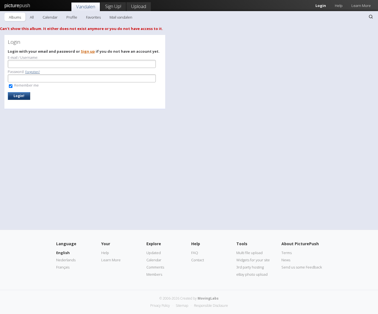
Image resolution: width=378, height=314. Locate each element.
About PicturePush (300, 243)
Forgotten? (32, 72)
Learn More (361, 5)
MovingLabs (208, 298)
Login (320, 5)
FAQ (194, 252)
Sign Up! (113, 6)
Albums (15, 17)
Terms (286, 252)
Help (339, 5)
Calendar (50, 17)
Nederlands (66, 259)
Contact (197, 259)
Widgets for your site (253, 259)
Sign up (88, 51)
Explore (153, 243)
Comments (155, 267)
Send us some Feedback (301, 267)
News (285, 259)
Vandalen (85, 6)
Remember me (26, 85)
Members (154, 274)
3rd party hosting (250, 267)
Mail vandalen (121, 17)
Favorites (93, 17)
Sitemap (182, 305)
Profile (71, 17)
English (63, 252)
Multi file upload (249, 252)
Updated (153, 252)
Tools (241, 243)
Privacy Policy (160, 305)
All (32, 17)
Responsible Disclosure (211, 305)
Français (62, 267)
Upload (138, 6)
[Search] (370, 16)
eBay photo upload (252, 274)
